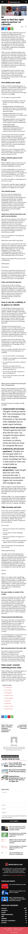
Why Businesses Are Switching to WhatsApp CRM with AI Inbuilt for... (17, 835)
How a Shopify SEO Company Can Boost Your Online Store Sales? (17, 764)
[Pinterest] (9, 28)
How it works (9, 706)
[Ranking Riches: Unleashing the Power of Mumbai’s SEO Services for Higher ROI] (4, 778)
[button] (2, 2)
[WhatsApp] (12, 28)
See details (8, 690)
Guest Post (16, 928)
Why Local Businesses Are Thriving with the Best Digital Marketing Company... (17, 899)
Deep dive (8, 701)
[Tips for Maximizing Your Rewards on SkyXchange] (4, 854)
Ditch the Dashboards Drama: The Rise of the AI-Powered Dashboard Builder (17, 828)
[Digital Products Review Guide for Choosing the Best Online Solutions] (4, 841)
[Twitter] (5, 28)
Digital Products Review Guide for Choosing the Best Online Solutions (17, 841)
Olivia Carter (5, 26)
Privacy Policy (9, 930)
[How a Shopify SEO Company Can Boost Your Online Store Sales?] (4, 764)
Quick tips (8, 703)
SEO (6, 4)
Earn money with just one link (17, 884)
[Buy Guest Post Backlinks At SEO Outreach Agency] (4, 771)
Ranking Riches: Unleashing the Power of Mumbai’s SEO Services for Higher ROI (17, 779)
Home (2, 4)
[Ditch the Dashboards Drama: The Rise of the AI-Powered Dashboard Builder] (4, 828)
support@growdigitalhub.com (17, 875)
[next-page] (4, 785)
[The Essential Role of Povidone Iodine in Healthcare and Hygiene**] (4, 848)
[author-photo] (14, 743)
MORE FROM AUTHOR (10, 759)
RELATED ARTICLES (10, 756)
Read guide (8, 693)
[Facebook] (2, 28)
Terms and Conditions (17, 930)
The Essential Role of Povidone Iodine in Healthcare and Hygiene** (18, 848)
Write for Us (10, 928)
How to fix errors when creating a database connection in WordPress (7, 728)
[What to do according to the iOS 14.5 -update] (4, 892)
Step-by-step (9, 709)
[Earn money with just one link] (4, 886)
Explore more (9, 695)
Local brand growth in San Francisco (22, 726)
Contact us (21, 928)
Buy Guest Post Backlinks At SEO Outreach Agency (17, 770)
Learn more (8, 687)
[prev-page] (2, 785)
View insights (9, 698)
